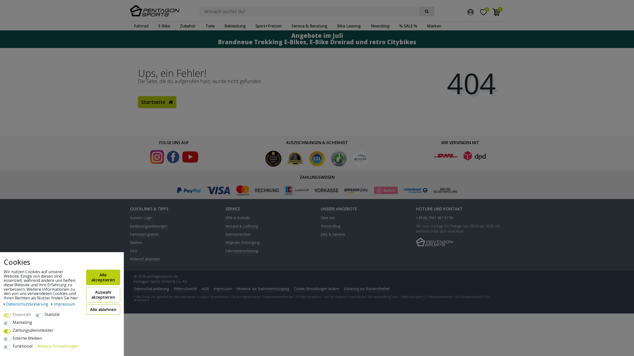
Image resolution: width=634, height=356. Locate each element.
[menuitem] (471, 12)
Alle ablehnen (103, 309)
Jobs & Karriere (333, 234)
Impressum (223, 288)
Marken (434, 26)
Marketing (22, 322)
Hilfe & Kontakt (237, 218)
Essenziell (22, 314)
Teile (210, 26)
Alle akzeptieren (103, 277)
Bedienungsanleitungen (148, 226)
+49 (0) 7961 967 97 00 (434, 218)
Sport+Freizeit (268, 26)
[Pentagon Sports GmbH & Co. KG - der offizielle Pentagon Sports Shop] (158, 10)
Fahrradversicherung (241, 251)
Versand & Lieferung (241, 226)
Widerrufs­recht (185, 288)
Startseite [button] (153, 102)
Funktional (22, 346)
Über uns (328, 218)
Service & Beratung (309, 26)
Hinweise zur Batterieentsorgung (263, 288)
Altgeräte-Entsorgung (242, 243)
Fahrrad (141, 26)
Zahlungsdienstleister (33, 330)
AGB (205, 288)
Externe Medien (27, 338)
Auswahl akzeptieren (103, 294)
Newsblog (380, 26)
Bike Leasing (349, 26)
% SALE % (408, 26)
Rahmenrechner (238, 234)
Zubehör (188, 26)
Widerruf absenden (145, 259)
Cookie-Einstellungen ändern (316, 288)
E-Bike (164, 26)
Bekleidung (235, 26)
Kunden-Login (141, 218)
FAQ (133, 251)
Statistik (52, 314)
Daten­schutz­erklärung (151, 288)
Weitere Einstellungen (58, 346)
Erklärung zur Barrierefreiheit (367, 288)
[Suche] (426, 11)
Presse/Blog (330, 226)
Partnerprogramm (144, 234)
